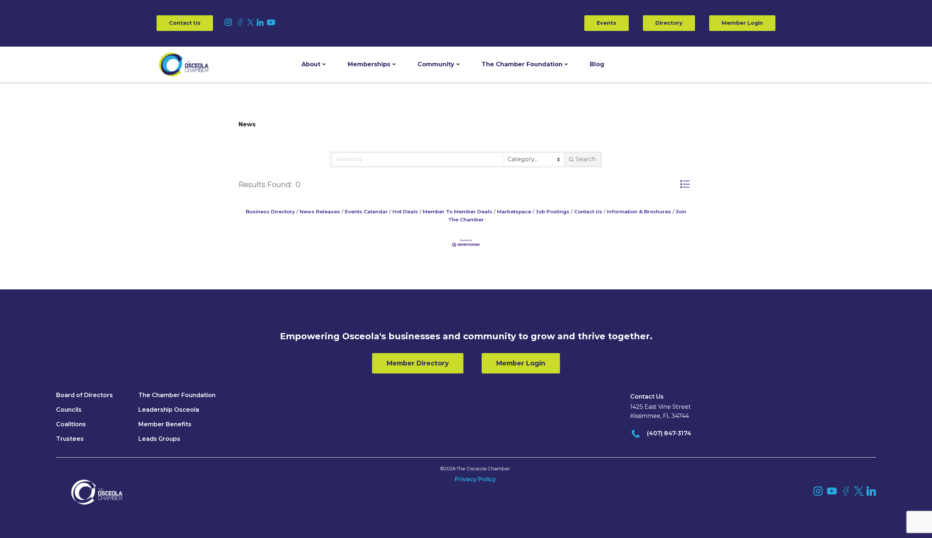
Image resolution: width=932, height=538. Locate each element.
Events (606, 23)
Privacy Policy (475, 479)
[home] (184, 64)
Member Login (742, 23)
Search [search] (586, 159)
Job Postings (552, 211)
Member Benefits (164, 424)
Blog (597, 64)
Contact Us (185, 23)
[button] (313, 64)
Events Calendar (366, 211)
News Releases (320, 211)
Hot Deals (405, 211)
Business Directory (270, 211)
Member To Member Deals (457, 211)
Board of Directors (84, 395)
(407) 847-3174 (669, 433)
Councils (69, 409)
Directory (669, 23)
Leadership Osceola (168, 409)
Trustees (70, 438)
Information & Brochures (639, 211)
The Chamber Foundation (522, 64)
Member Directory (418, 363)
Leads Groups (159, 438)
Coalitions (71, 424)
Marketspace (514, 211)
